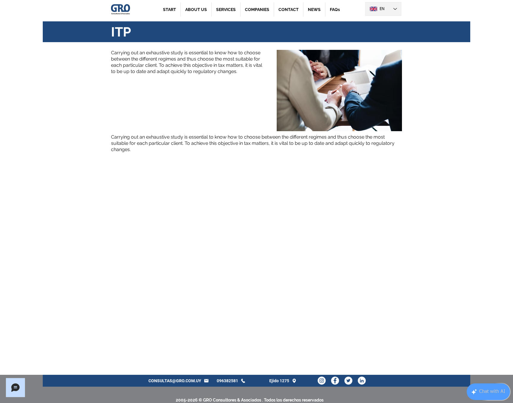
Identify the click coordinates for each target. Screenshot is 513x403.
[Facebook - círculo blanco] (335, 381)
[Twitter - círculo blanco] (348, 381)
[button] (226, 9)
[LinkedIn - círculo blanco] (362, 381)
